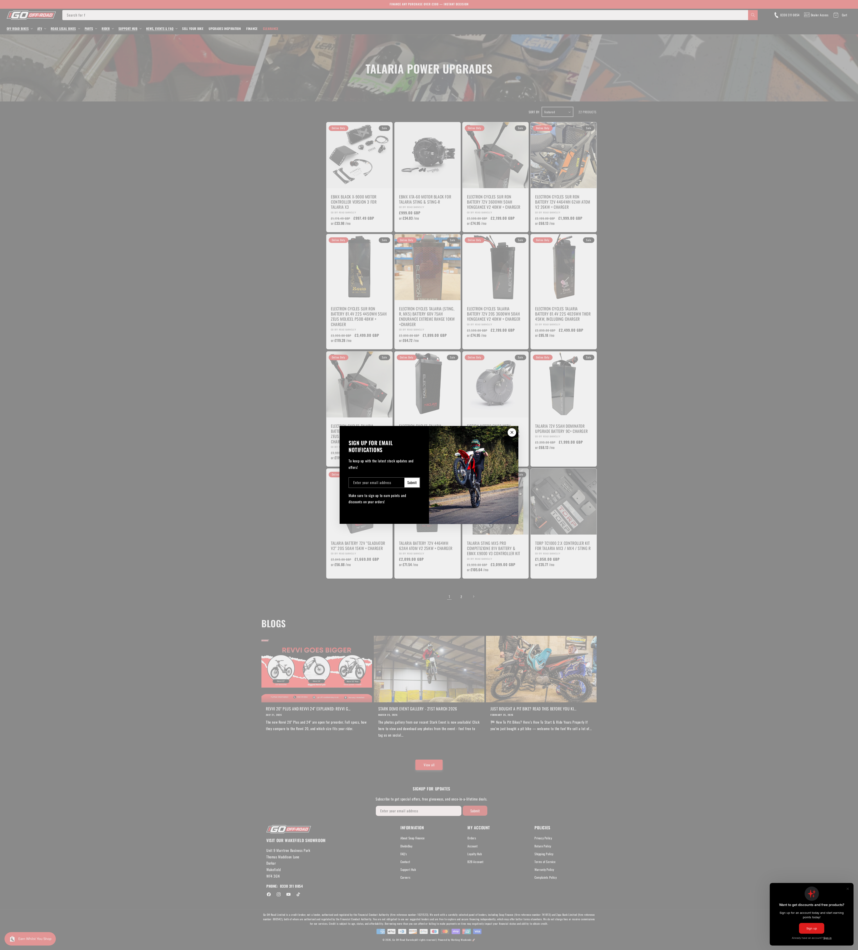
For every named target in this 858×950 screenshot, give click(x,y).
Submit (412, 482)
